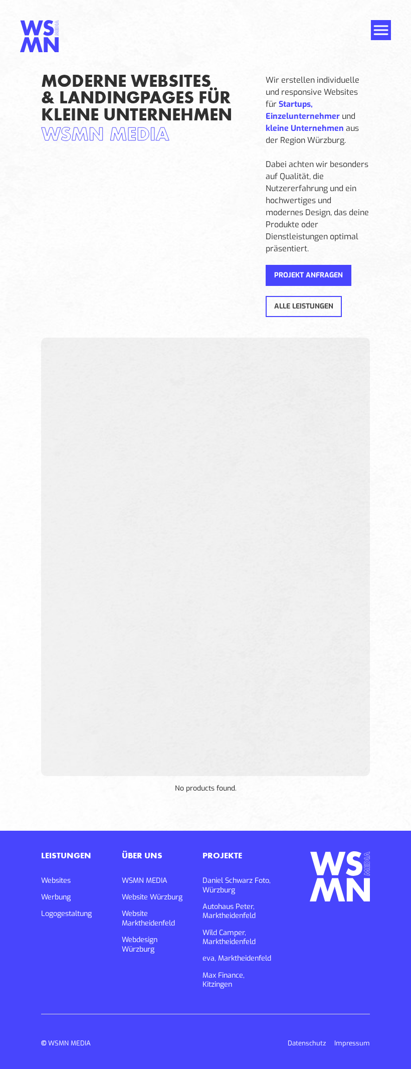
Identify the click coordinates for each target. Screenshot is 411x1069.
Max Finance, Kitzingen (223, 980)
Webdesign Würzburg (139, 945)
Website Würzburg (152, 897)
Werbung (56, 897)
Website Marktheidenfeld (148, 918)
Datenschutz (307, 1043)
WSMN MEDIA (144, 880)
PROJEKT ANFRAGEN (308, 275)
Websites (56, 880)
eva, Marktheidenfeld (236, 958)
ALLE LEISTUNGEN (303, 306)
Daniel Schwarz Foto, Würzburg (236, 885)
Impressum (352, 1043)
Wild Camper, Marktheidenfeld (229, 938)
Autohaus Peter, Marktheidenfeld (229, 911)
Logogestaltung (66, 914)
